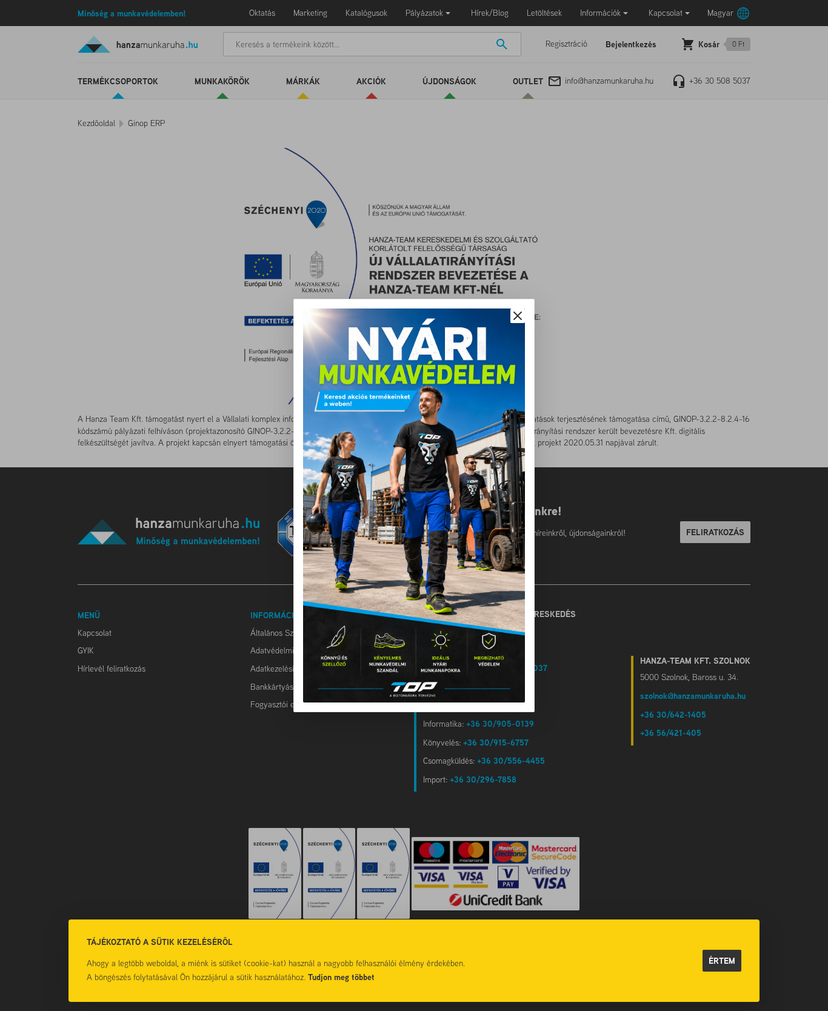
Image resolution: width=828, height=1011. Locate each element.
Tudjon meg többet (341, 977)
